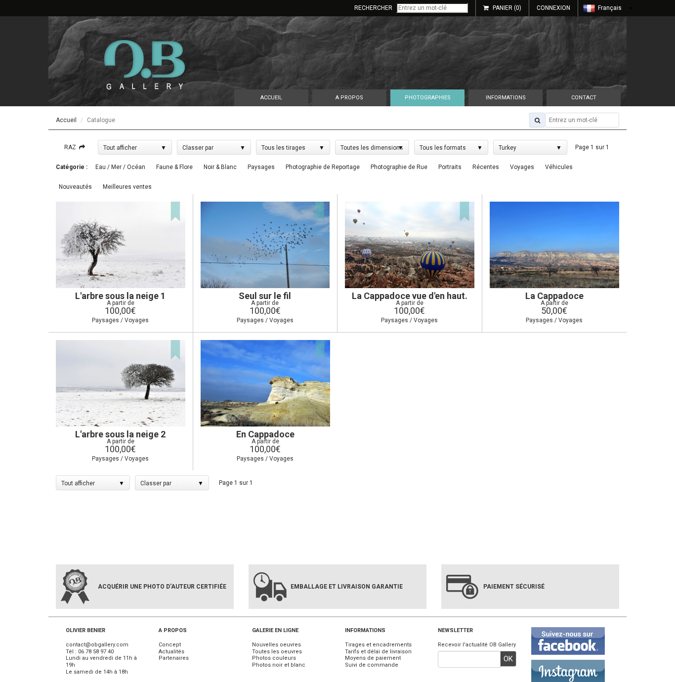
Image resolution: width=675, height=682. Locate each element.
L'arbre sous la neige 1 (120, 296)
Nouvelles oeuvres (276, 644)
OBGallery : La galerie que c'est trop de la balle (144, 64)
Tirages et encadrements (378, 644)
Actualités (171, 651)
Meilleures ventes (127, 186)
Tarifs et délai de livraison (378, 651)
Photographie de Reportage (323, 167)
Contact (583, 97)
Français (609, 7)
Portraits (450, 167)
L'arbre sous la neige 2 (120, 434)
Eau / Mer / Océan (120, 167)
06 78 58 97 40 (96, 651)
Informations (506, 97)
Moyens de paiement (373, 658)
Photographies (428, 97)
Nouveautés (75, 186)
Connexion (553, 7)
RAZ (71, 147)
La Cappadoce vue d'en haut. (409, 296)
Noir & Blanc (220, 167)
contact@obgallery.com (97, 644)
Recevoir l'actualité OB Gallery (477, 644)
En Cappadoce (265, 434)
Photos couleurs (274, 658)
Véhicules (559, 167)
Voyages (522, 167)
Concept (170, 644)
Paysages (261, 167)
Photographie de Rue (399, 167)
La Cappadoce (554, 296)
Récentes (485, 167)
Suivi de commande (371, 665)
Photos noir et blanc (278, 665)
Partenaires (174, 658)
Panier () (507, 7)
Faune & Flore (174, 167)
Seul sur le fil (265, 296)
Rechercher (373, 7)
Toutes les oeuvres (277, 651)
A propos (349, 97)
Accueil (271, 97)
